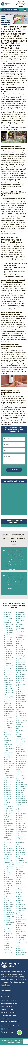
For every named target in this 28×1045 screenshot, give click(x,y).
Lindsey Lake (9, 916)
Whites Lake (22, 939)
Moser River (21, 663)
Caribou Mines (10, 673)
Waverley (20, 906)
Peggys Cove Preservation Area (21, 717)
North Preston (22, 690)
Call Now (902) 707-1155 (10, 10)
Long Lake (8, 928)
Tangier (20, 846)
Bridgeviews (9, 663)
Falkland (8, 794)
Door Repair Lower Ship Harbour (12, 13)
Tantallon (21, 848)
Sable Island (21, 777)
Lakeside (8, 908)
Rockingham (22, 775)
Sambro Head (22, 786)
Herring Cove (9, 864)
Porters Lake (22, 742)
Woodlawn (21, 948)
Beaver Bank (9, 630)
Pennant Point (22, 721)
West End (21, 918)
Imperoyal (8, 874)
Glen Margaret (9, 812)
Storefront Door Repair (8, 1015)
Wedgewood (22, 908)
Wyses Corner (22, 952)
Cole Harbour (9, 698)
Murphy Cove (22, 666)
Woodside (21, 950)
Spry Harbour (22, 835)
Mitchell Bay (21, 649)
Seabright (21, 790)
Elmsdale (8, 785)
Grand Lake (9, 831)
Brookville (8, 669)
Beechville (8, 643)
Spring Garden (22, 831)
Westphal (21, 937)
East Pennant (9, 758)
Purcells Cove (22, 763)
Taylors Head (22, 850)
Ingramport (9, 879)
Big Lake (8, 649)
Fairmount (8, 790)
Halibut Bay (9, 843)
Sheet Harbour (22, 800)
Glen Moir (8, 814)
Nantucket (21, 676)
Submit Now (14, 470)
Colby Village (9, 696)
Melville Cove (22, 632)
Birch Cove (8, 651)
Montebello (21, 655)
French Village (9, 806)
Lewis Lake (9, 914)
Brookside (8, 667)
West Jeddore (22, 920)
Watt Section (22, 904)
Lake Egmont (9, 904)
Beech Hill (8, 642)
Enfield (7, 788)
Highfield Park (9, 868)
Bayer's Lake (9, 624)
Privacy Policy (5, 1019)
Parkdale (20, 711)
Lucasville (21, 612)
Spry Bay (20, 833)
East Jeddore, (9, 748)
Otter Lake (21, 697)
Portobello (21, 749)
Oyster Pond (22, 701)
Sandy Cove (21, 788)
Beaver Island (9, 638)
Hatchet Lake (9, 850)
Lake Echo (8, 903)
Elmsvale (8, 787)
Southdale (21, 829)
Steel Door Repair (6, 997)
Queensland (21, 765)
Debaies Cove (9, 721)
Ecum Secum (9, 775)
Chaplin (7, 682)
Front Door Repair (7, 1006)
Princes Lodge (22, 755)
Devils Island (9, 723)
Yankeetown (22, 954)
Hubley (7, 872)
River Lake (21, 773)
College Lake (9, 700)
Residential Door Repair (8, 1000)
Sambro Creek (22, 784)
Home (2, 13)
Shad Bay (21, 794)
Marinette (21, 618)
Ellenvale (8, 783)
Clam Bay (8, 686)
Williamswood (22, 943)
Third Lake (21, 860)
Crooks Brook (9, 711)
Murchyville (21, 664)
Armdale (8, 616)
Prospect (20, 757)
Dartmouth (9, 717)
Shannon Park (22, 796)
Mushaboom (22, 668)
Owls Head (21, 699)
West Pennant (22, 925)
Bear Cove (8, 628)
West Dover (21, 916)
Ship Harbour (22, 813)
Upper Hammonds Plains (19, 877)
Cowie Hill (8, 707)
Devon (7, 725)
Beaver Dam (9, 632)
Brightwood (9, 665)
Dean (7, 719)
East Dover (8, 746)
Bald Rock (8, 618)
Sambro (20, 782)
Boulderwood (9, 657)
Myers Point (21, 674)
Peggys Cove (22, 713)
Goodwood (9, 823)
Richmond (21, 771)
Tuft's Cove (21, 873)
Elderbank (8, 781)
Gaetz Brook (9, 808)
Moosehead (21, 661)
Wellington (21, 910)
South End (21, 825)
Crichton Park (9, 709)
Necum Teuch (22, 678)
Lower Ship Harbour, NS (11, 1026)
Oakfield (20, 692)
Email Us (7, 1029)
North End (21, 688)
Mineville (20, 647)
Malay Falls (21, 614)
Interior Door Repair (7, 1009)
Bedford (8, 640)
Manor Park (21, 616)
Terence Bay (21, 854)
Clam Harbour (9, 688)
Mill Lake (20, 645)
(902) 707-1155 (8, 1032)
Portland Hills (22, 747)
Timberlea (21, 866)
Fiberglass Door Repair (8, 1012)
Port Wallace (22, 740)
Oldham (20, 694)
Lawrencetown (10, 912)
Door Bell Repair (6, 990)
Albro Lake (8, 612)
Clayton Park (9, 690)
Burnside (8, 671)
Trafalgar (20, 871)
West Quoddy (22, 935)
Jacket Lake (9, 881)
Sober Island (22, 823)
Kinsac (7, 897)
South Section (22, 827)
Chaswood (8, 684)
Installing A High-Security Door (11, 290)
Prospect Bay (22, 759)
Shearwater (21, 798)
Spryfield (20, 837)
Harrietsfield (9, 848)
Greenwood (9, 833)
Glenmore (8, 819)
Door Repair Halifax (14, 1042)
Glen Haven (9, 810)
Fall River (8, 796)
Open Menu (25, 10)
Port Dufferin (22, 738)
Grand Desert (9, 829)
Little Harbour (9, 922)
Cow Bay (8, 705)
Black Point (9, 653)
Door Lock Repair (6, 994)
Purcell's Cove (22, 761)
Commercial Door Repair (9, 1003)
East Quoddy (9, 765)
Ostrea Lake (21, 695)
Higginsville (9, 866)
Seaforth (20, 792)
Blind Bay (8, 655)
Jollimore (8, 887)
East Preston (9, 763)
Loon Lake (8, 930)
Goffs (7, 821)
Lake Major (9, 906)
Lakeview (8, 910)
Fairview (8, 792)
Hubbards (8, 870)
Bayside (7, 626)
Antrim (7, 614)
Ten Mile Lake (22, 852)
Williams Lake (22, 941)
